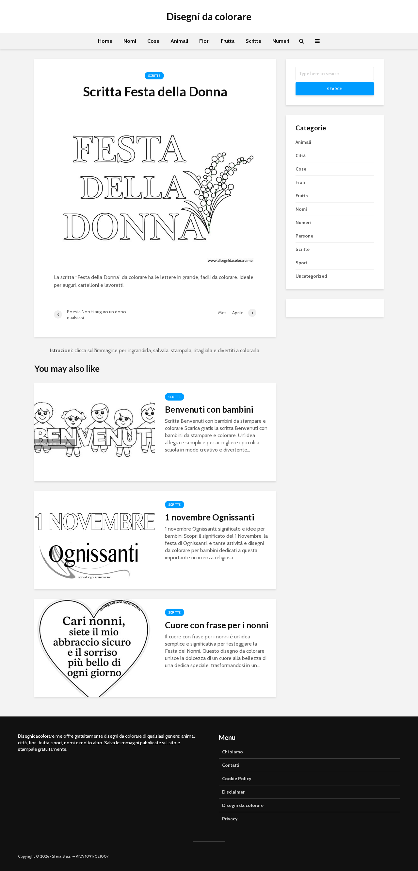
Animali (179, 41)
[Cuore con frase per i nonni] (94, 647)
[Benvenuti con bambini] (94, 432)
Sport (301, 263)
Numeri (280, 41)
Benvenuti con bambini (209, 409)
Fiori (204, 41)
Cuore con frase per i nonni (216, 625)
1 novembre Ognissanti (209, 517)
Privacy (230, 819)
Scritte (253, 41)
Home (105, 41)
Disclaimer (233, 792)
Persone (304, 236)
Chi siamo (232, 752)
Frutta (227, 41)
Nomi (129, 41)
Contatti (230, 765)
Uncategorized (311, 276)
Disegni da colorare (209, 16)
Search (335, 88)
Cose (153, 41)
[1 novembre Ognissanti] (94, 539)
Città (301, 155)
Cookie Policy (236, 778)
